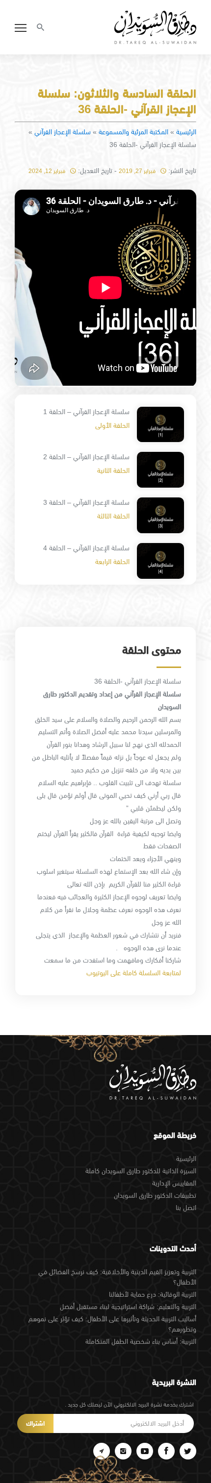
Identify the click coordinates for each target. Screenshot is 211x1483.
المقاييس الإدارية (174, 1183)
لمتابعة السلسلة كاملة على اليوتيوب (133, 973)
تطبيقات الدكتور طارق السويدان (155, 1195)
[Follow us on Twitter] (188, 1451)
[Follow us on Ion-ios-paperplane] (101, 1451)
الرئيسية (186, 132)
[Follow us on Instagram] (123, 1451)
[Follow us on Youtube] (144, 1451)
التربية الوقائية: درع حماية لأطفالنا (152, 1294)
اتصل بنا (186, 1207)
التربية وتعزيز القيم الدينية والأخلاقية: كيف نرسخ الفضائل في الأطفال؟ (117, 1277)
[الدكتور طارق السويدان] (155, 27)
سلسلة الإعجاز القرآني (62, 132)
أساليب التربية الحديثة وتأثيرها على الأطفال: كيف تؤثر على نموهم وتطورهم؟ (112, 1324)
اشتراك (35, 1423)
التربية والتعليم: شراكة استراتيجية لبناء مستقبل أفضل (128, 1306)
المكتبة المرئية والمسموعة (133, 132)
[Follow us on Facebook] (166, 1451)
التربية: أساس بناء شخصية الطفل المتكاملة (140, 1341)
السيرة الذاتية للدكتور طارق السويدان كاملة (140, 1171)
